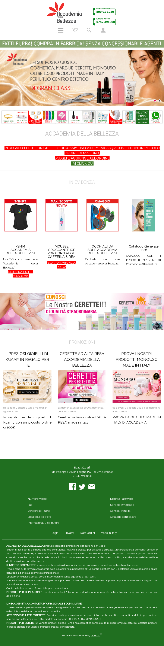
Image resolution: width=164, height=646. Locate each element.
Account (103, 30)
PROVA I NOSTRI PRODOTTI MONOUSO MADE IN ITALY (137, 359)
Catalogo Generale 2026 (143, 248)
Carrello (75, 30)
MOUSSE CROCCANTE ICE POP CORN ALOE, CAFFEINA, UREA (61, 251)
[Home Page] (82, 13)
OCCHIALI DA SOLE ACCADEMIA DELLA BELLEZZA (103, 249)
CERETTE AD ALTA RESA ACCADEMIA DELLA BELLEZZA (82, 359)
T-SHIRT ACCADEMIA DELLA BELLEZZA (21, 249)
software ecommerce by (82, 635)
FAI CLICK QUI (82, 163)
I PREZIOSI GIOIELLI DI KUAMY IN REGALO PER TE (27, 359)
